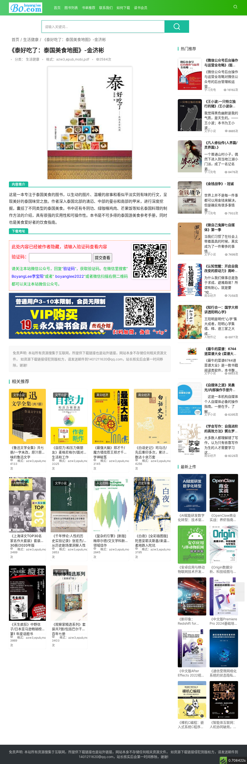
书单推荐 (88, 8)
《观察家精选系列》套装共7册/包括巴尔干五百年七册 (69, 627)
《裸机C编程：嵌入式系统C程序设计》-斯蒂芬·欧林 (191, 724)
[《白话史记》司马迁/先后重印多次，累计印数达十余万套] (152, 416)
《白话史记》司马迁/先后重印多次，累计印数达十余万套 (152, 451)
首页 (57, 8)
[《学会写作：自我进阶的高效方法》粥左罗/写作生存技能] (190, 440)
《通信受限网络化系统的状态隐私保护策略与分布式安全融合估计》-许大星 (224, 673)
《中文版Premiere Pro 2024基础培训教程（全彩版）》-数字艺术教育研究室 (224, 621)
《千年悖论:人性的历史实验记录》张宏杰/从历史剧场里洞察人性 (69, 539)
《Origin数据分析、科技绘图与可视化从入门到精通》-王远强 (223, 569)
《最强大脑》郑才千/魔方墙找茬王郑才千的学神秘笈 (110, 451)
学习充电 (61, 572)
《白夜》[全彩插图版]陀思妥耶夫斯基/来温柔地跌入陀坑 (151, 539)
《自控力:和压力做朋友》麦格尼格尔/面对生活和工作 (67, 451)
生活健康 (31, 39)
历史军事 (144, 483)
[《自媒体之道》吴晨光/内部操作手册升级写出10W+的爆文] (190, 399)
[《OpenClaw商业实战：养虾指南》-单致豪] (224, 493)
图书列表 (71, 8)
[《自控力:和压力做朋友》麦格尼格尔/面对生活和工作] (69, 416)
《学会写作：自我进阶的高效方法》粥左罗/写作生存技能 (221, 431)
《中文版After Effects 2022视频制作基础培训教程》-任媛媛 (191, 673)
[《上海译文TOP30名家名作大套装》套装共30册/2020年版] (27, 504)
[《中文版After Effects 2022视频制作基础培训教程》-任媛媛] (192, 648)
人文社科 (102, 483)
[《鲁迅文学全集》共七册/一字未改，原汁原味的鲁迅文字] (27, 416)
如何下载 (123, 8)
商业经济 (102, 395)
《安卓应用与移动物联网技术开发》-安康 (192, 569)
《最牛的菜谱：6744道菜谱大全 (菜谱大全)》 (220, 353)
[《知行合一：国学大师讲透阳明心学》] (190, 322)
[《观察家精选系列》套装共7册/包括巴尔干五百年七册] (69, 593)
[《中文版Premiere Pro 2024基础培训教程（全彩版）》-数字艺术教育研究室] (224, 596)
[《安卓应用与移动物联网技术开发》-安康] (192, 545)
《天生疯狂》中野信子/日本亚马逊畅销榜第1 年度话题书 (26, 627)
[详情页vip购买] (90, 296)
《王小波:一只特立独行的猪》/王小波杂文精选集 (220, 106)
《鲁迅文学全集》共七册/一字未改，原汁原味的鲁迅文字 (27, 451)
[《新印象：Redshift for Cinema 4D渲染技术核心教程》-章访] (192, 596)
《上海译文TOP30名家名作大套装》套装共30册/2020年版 (27, 539)
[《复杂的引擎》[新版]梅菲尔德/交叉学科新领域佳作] (110, 504)
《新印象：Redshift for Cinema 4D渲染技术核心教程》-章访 (192, 621)
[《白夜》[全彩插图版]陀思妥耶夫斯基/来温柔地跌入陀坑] (152, 504)
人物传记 (19, 483)
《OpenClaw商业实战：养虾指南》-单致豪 (224, 517)
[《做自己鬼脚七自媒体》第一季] (190, 239)
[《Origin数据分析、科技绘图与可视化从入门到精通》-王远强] (224, 545)
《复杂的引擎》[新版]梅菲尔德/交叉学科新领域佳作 (109, 539)
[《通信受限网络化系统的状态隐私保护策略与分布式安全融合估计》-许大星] (224, 648)
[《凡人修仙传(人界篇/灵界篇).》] (190, 156)
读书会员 (140, 8)
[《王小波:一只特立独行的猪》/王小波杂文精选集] (190, 115)
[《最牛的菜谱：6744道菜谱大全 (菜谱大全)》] (190, 356)
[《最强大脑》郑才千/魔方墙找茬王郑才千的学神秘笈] (110, 416)
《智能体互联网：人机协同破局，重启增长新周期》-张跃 (224, 724)
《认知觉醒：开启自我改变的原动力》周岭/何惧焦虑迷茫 (221, 270)
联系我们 (106, 8)
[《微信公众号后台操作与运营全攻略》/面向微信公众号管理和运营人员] (190, 74)
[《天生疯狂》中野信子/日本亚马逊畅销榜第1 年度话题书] (27, 593)
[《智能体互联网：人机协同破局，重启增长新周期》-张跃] (224, 700)
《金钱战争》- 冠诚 (219, 184)
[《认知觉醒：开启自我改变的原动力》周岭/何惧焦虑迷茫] (190, 280)
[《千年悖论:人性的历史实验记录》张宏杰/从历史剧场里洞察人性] (69, 504)
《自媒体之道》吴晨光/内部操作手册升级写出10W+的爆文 (220, 389)
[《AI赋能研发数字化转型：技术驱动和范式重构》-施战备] (192, 493)
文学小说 (19, 395)
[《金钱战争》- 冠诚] (190, 197)
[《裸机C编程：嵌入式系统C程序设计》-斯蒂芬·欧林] (192, 700)
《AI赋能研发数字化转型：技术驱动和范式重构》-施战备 (192, 517)
